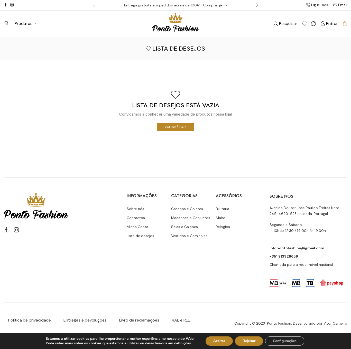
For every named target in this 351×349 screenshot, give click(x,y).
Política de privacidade (29, 320)
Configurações (285, 340)
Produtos (23, 23)
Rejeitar (249, 340)
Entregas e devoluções (85, 320)
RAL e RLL (181, 320)
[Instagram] (12, 5)
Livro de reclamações (139, 320)
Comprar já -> (215, 5)
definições (182, 343)
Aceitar (219, 340)
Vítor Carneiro (335, 323)
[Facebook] (5, 5)
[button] (94, 5)
